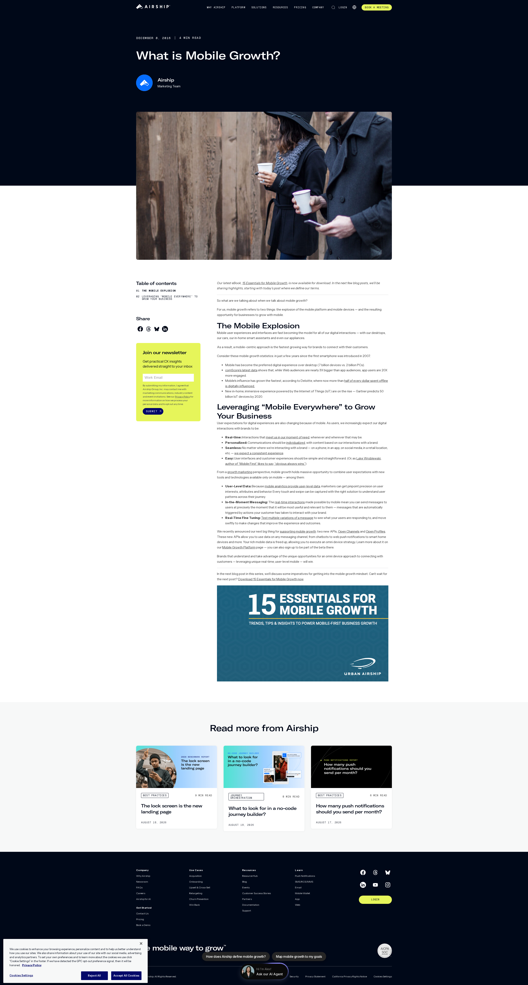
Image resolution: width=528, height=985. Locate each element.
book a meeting (377, 7)
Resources (280, 7)
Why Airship (216, 7)
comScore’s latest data (241, 370)
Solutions (259, 7)
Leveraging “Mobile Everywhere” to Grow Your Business (170, 297)
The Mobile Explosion (159, 291)
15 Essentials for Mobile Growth (264, 283)
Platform (238, 7)
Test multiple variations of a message (287, 518)
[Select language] (354, 7)
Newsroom (142, 881)
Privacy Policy (182, 396)
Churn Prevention (199, 899)
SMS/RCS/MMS (304, 881)
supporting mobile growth (298, 531)
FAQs (139, 887)
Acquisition (195, 875)
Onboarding (196, 881)
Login (343, 7)
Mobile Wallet (302, 893)
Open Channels (348, 531)
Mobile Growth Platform (239, 547)
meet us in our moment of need (287, 437)
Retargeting (195, 893)
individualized (295, 443)
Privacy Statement (315, 976)
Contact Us (142, 913)
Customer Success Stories (256, 893)
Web (297, 904)
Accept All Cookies (126, 975)
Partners (247, 899)
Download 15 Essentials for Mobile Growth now (270, 579)
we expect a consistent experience (258, 453)
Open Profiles (375, 531)
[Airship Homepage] (153, 8)
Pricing (300, 7)
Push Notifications (305, 875)
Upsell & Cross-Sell (199, 887)
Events (246, 887)
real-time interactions (290, 502)
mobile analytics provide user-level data (292, 486)
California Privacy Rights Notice (349, 976)
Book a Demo (143, 925)
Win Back (194, 904)
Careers (140, 893)
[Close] (141, 943)
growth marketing (239, 472)
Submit (151, 411)
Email (298, 887)
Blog (244, 881)
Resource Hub (250, 875)
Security (294, 976)
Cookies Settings (383, 976)
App (297, 899)
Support (246, 910)
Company (318, 7)
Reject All (94, 975)
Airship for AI (143, 899)
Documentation (250, 904)
